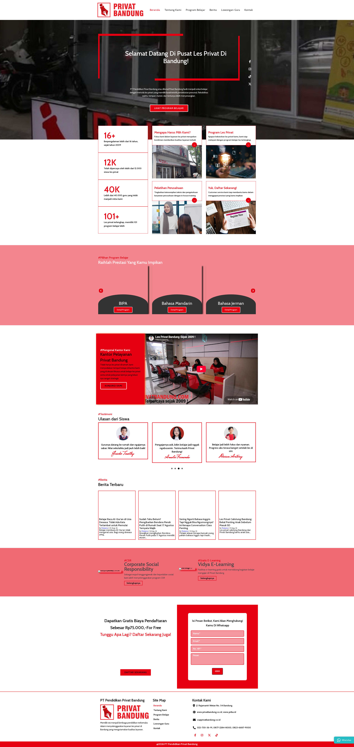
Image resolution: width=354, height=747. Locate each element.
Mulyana (104, 528)
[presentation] (101, 291)
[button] (172, 468)
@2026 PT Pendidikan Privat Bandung (177, 744)
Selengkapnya (133, 583)
